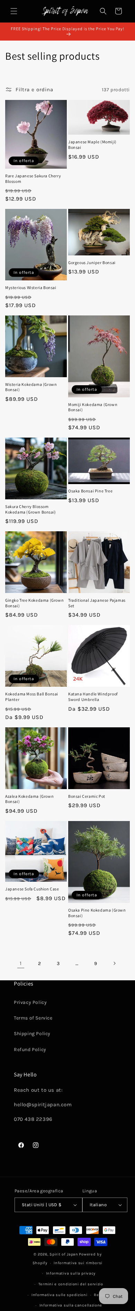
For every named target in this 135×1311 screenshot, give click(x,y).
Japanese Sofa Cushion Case (32, 888)
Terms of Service (33, 1018)
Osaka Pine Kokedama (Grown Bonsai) (97, 912)
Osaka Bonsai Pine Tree (90, 490)
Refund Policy (30, 1049)
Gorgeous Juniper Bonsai (92, 262)
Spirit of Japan (64, 1254)
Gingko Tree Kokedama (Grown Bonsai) (34, 603)
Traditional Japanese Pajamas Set (97, 603)
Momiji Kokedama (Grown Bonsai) (92, 407)
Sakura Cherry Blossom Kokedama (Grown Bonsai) (30, 509)
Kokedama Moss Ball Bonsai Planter (31, 696)
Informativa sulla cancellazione (70, 1305)
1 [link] (21, 963)
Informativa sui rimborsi (78, 1263)
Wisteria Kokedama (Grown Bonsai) (31, 387)
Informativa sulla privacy (71, 1273)
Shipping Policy (32, 1034)
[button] (13, 11)
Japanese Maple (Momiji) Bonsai (92, 144)
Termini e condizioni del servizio (70, 1284)
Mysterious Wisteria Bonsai (30, 287)
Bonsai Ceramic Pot (86, 796)
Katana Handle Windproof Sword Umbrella (93, 696)
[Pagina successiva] (114, 963)
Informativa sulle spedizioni (60, 1295)
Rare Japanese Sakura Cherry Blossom (33, 178)
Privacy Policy (30, 1002)
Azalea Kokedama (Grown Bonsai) (29, 799)
